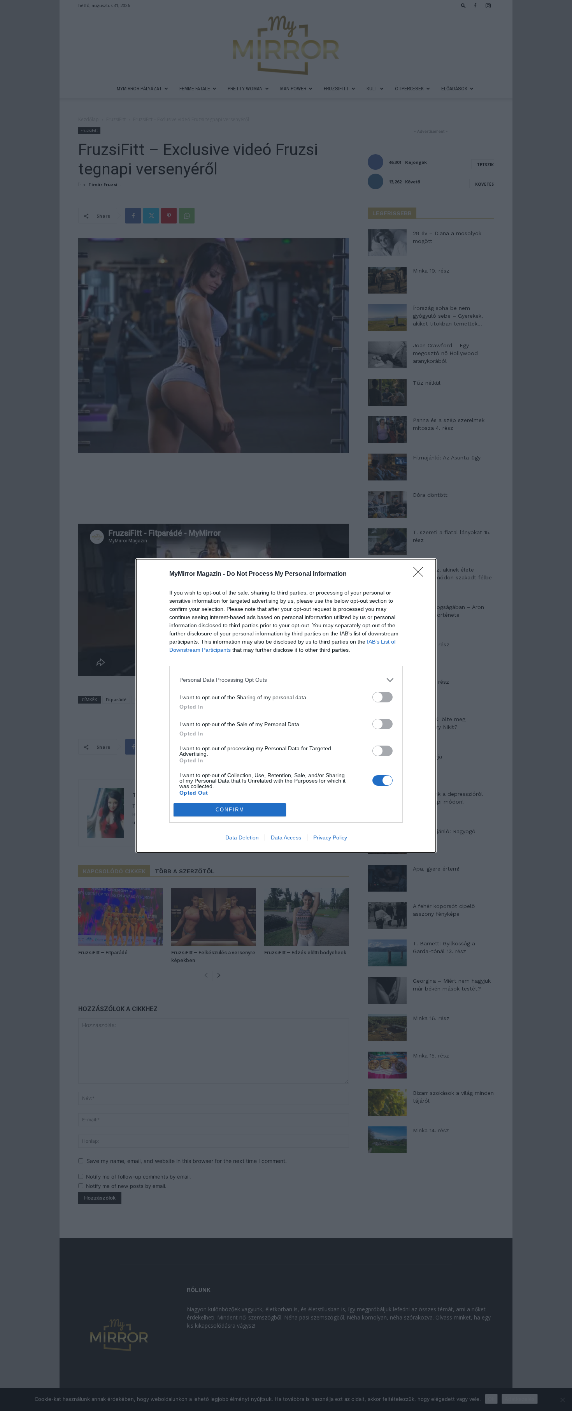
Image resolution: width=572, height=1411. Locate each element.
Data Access (286, 837)
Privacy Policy (330, 837)
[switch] (382, 697)
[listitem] (286, 680)
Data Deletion (242, 837)
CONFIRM (230, 810)
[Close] (420, 574)
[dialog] (286, 705)
